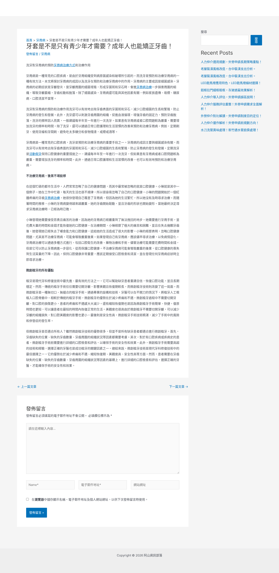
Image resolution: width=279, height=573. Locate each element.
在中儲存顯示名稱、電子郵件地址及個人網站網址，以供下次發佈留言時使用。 (90, 499)
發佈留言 (32, 54)
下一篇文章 (178, 386)
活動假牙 (35, 154)
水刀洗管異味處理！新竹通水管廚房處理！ (230, 130)
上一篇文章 (26, 386)
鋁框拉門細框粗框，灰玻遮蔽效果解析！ (228, 90)
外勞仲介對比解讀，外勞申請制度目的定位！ (231, 116)
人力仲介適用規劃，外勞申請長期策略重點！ (231, 62)
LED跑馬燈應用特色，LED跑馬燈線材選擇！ (231, 83)
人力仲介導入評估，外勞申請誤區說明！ (228, 97)
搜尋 (204, 32)
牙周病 (45, 54)
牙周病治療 (144, 87)
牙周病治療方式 (64, 65)
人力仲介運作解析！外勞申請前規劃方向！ (230, 123)
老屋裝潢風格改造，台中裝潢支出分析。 (228, 69)
